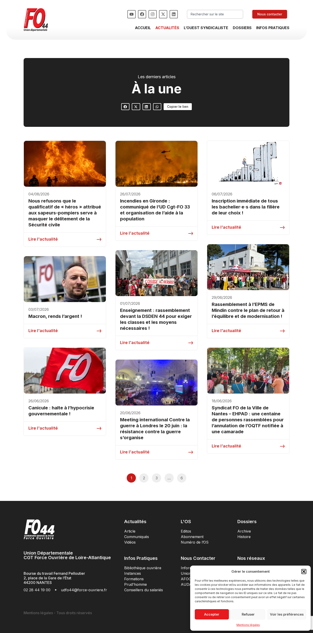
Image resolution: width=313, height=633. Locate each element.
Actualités (167, 27)
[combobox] (215, 14)
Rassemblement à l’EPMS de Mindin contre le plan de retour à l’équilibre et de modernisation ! (248, 310)
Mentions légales (248, 625)
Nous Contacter (198, 558)
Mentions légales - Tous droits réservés (58, 613)
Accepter (211, 614)
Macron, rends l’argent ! (55, 316)
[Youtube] (131, 14)
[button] (304, 571)
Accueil (143, 27)
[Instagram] (152, 14)
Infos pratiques (272, 27)
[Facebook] (142, 14)
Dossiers (242, 27)
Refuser (248, 614)
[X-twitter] (163, 14)
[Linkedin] (174, 14)
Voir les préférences (287, 614)
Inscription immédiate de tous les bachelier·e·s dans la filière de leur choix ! (246, 207)
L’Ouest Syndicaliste (206, 27)
